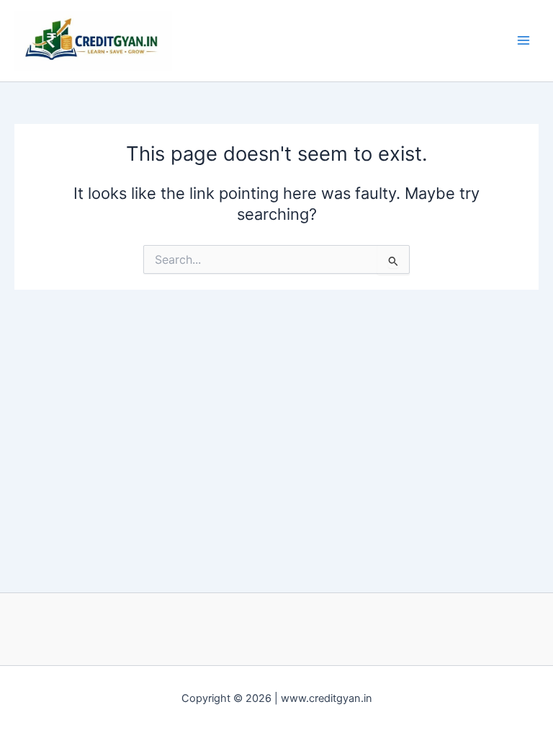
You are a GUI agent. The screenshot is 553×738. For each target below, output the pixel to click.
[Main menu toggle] (523, 40)
